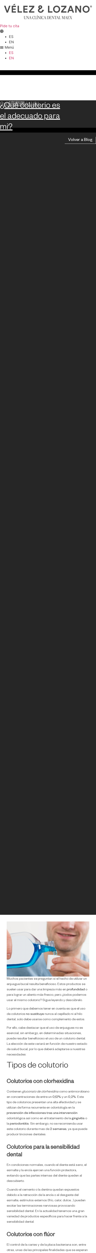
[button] (48, 47)
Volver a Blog (80, 140)
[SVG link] (48, 11)
